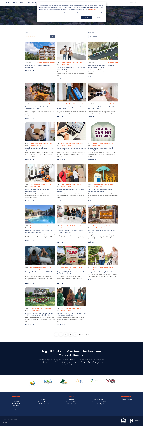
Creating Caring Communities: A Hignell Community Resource (100, 149)
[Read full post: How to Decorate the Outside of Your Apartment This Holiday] (40, 92)
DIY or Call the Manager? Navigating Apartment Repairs (37, 190)
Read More (29, 71)
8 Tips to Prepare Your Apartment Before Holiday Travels (70, 108)
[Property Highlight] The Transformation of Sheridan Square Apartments (70, 273)
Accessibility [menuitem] (10, 419)
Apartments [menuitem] (16, 401)
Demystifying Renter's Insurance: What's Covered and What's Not (100, 190)
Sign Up (129, 399)
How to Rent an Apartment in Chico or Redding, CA (37, 66)
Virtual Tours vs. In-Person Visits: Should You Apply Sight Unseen (102, 108)
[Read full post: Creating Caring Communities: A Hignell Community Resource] (103, 131)
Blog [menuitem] (16, 410)
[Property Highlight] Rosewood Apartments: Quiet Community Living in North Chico (39, 314)
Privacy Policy (92, 9)
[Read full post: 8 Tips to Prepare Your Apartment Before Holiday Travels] (71, 92)
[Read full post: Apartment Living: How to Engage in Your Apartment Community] (71, 214)
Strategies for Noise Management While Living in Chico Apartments (40, 273)
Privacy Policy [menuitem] (17, 419)
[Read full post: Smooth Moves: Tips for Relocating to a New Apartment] (40, 131)
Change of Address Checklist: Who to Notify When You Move (71, 68)
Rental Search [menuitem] (15, 399)
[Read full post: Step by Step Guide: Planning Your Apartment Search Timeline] (71, 131)
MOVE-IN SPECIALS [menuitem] (32, 3)
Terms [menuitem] (23, 419)
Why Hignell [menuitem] (16, 405)
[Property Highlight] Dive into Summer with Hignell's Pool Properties (38, 231)
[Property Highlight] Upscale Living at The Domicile (101, 231)
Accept (86, 17)
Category (91, 32)
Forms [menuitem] (16, 407)
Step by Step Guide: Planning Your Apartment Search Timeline (71, 149)
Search (27, 32)
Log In (124, 399)
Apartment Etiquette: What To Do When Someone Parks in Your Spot (101, 66)
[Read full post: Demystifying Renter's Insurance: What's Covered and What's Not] (103, 173)
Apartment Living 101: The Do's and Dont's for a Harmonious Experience (71, 314)
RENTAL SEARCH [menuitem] (18, 3)
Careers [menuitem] (16, 412)
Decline (98, 17)
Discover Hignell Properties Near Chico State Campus (71, 190)
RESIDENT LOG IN (135, 3)
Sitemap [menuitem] (5, 419)
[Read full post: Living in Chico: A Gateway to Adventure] (103, 255)
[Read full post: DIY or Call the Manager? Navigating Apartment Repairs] (40, 173)
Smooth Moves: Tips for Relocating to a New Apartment (39, 149)
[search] (52, 36)
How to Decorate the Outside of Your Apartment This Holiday (37, 108)
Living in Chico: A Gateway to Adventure (101, 272)
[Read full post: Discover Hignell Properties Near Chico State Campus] (71, 173)
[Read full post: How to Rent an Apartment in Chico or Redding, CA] (40, 51)
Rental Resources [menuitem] (15, 403)
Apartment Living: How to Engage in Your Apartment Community (70, 231)
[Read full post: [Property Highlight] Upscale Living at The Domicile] (103, 214)
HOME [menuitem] (7, 3)
